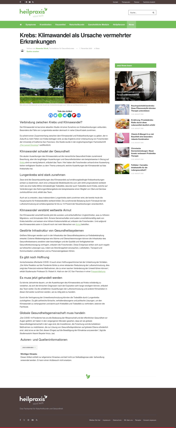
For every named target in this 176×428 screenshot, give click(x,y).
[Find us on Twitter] (23, 2)
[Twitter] (55, 115)
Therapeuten (126, 2)
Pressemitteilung (98, 271)
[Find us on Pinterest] (26, 2)
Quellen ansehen (33, 51)
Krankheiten (46, 24)
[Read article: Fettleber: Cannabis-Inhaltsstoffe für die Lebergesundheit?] (122, 169)
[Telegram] (65, 115)
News (131, 24)
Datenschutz (117, 420)
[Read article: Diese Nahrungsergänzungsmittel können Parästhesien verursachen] (135, 86)
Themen (136, 2)
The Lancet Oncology (29, 145)
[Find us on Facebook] (20, 2)
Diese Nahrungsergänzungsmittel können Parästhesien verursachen (134, 93)
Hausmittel (60, 24)
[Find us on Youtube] (30, 2)
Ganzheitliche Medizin (98, 24)
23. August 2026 (123, 98)
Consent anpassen (149, 420)
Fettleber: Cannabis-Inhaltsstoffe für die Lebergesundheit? (139, 167)
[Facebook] (51, 115)
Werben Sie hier (94, 420)
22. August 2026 (137, 173)
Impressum (107, 420)
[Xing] (69, 115)
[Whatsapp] (60, 115)
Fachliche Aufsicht (149, 2)
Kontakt (115, 2)
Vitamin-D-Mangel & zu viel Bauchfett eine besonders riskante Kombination (142, 136)
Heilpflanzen (119, 24)
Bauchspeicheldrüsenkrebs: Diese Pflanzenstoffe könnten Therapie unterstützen (143, 108)
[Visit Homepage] (33, 12)
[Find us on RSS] (33, 2)
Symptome (31, 24)
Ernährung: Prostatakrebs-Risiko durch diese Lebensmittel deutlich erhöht (143, 122)
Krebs (22, 162)
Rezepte (138, 420)
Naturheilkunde (76, 24)
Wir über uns (128, 420)
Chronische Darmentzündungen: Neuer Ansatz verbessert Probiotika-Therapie (143, 152)
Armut (78, 224)
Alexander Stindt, (42, 48)
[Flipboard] (74, 115)
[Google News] (79, 115)
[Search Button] (153, 12)
